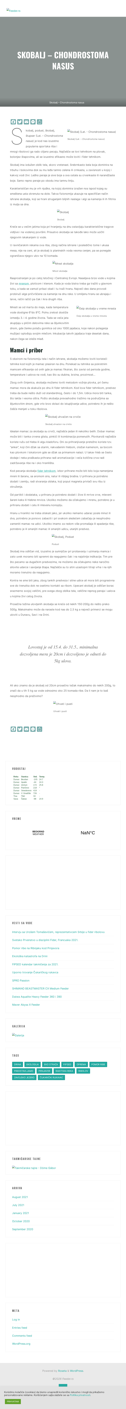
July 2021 (18, 1205)
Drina (17, 1064)
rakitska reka (64, 1071)
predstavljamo (23, 1071)
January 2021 (20, 1213)
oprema (81, 1064)
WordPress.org (21, 1343)
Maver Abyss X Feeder (26, 1004)
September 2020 (22, 1229)
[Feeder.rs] (13, 10)
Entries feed (19, 1327)
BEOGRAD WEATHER (63, 833)
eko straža (51, 1064)
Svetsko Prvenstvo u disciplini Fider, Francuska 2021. (45, 940)
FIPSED (67, 1064)
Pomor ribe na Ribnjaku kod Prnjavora (35, 948)
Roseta (62, 1370)
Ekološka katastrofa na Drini (29, 956)
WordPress (76, 1370)
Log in (16, 1319)
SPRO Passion (20, 980)
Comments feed (22, 1335)
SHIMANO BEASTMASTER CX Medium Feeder (40, 988)
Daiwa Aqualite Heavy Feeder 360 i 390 (37, 996)
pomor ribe (98, 1064)
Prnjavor (44, 1071)
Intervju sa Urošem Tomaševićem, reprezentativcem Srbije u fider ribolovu (58, 932)
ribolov (83, 1071)
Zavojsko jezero (24, 1077)
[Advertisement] (63, 882)
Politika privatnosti (80, 1395)
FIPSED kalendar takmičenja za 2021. (35, 964)
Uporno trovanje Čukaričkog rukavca (35, 972)
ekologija (32, 1064)
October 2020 (21, 1221)
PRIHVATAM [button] (13, 1401)
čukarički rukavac (51, 1077)
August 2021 (20, 1197)
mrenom (24, 283)
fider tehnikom (46, 471)
